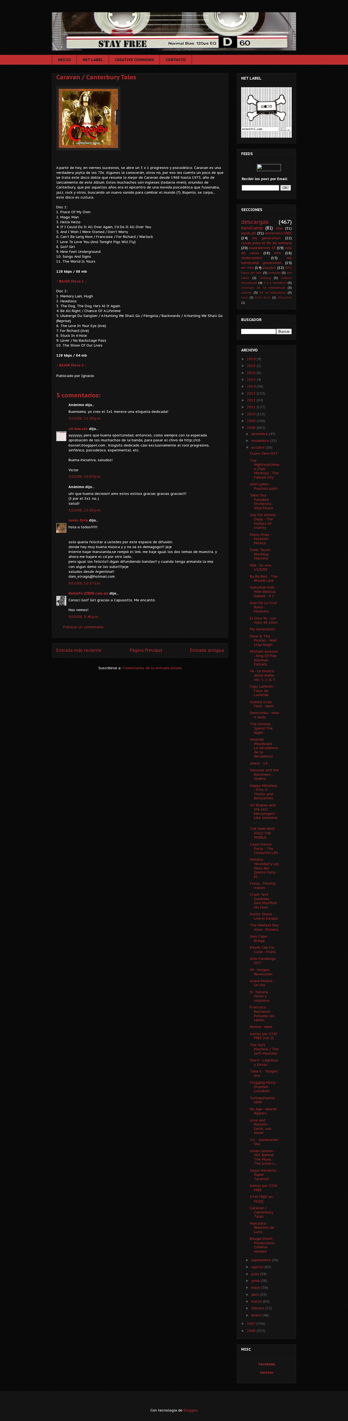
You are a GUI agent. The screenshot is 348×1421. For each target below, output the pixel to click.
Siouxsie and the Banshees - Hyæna (264, 774)
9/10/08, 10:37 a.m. (85, 583)
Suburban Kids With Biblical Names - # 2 (263, 591)
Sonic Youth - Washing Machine (261, 554)
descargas (255, 221)
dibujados (285, 297)
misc (244, 297)
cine (279, 228)
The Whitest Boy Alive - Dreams (264, 927)
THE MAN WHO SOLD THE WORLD (262, 833)
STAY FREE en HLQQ (261, 1198)
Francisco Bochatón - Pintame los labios (262, 1013)
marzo (257, 1301)
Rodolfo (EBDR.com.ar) (88, 593)
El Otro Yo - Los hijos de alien (263, 620)
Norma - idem (261, 1026)
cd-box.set (78, 428)
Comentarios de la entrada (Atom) (152, 668)
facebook (266, 1364)
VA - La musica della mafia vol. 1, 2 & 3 (262, 675)
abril (255, 1294)
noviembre (260, 440)
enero (256, 1315)
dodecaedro (251, 258)
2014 (252, 386)
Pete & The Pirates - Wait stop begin (263, 640)
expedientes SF (262, 248)
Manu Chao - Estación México (260, 538)
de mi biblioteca (272, 292)
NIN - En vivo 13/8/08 (260, 567)
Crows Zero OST (264, 453)
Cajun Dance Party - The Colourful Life (264, 848)
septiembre (261, 1260)
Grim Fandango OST (263, 960)
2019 (252, 359)
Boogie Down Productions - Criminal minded (263, 1245)
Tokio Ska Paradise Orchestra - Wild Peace (262, 501)
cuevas (246, 292)
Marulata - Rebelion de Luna (262, 1227)
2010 (252, 414)
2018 (252, 365)
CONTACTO (176, 59)
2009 (252, 421)
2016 (252, 372)
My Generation (262, 629)
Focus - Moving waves (262, 885)
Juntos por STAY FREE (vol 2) (263, 1036)
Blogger (190, 1410)
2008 (252, 427)
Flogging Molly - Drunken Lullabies (264, 1086)
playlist (269, 267)
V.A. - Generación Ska (264, 1141)
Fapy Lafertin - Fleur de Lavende (262, 690)
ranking (265, 278)
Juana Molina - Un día (262, 983)
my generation (266, 238)
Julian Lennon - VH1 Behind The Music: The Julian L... (263, 1157)
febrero (258, 1308)
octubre (258, 447)
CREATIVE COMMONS (134, 59)
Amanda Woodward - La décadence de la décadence (264, 748)
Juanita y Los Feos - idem (262, 704)
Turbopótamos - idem (263, 1100)
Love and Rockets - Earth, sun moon (260, 1126)
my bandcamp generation (266, 260)
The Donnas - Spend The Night (261, 728)
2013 (252, 393)
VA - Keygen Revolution (261, 971)
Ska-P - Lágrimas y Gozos (264, 1062)
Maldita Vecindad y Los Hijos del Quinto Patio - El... (264, 868)
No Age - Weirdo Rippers (263, 1111)
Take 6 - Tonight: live (264, 1073)
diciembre (260, 434)
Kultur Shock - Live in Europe (264, 916)
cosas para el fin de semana (266, 243)
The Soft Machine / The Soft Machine (264, 1049)
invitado (274, 273)
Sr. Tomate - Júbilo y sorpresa (260, 996)
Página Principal (146, 650)
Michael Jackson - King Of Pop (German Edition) (264, 658)
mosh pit (248, 233)
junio (256, 1280)
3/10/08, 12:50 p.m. (85, 418)
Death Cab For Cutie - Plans (263, 949)
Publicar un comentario (83, 627)
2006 (252, 1330)
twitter (266, 1372)
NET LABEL (93, 59)
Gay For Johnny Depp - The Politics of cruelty (263, 521)
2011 (252, 407)
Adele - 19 (259, 763)
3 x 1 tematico (275, 283)
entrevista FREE (278, 233)
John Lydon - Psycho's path (264, 486)
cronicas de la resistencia (263, 287)
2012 (252, 400)
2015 (252, 379)
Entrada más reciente (79, 650)
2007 (251, 1323)
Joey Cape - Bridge (259, 938)
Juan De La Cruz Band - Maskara (263, 607)
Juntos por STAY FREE (263, 1187)
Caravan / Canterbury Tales (96, 77)
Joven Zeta (78, 520)
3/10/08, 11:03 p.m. (85, 510)
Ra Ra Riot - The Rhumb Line (264, 578)
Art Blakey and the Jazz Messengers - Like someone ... (264, 813)
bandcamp (252, 228)
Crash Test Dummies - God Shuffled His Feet (263, 901)
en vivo (247, 267)
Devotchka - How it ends (264, 714)
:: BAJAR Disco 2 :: (71, 365)
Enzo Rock (263, 297)
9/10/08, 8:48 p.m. (84, 616)
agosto (258, 1267)
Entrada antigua (207, 650)
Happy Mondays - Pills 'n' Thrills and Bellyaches (263, 792)
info (277, 253)
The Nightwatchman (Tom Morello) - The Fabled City (264, 469)
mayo (256, 1287)
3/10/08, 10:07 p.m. (85, 476)
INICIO (64, 59)
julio (255, 1274)
